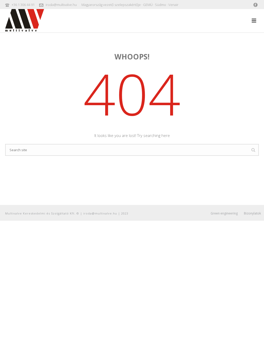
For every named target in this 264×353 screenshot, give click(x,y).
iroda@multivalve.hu (61, 4)
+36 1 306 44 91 (23, 4)
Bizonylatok (252, 213)
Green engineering (224, 213)
